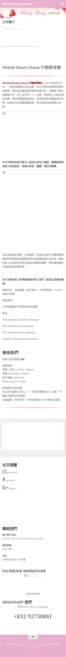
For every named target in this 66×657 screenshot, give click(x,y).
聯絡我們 (10, 352)
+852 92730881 (33, 616)
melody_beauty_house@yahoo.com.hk (22, 538)
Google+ (12, 488)
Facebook (10, 480)
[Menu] (62, 4)
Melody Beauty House (17, 4)
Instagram (11, 472)
